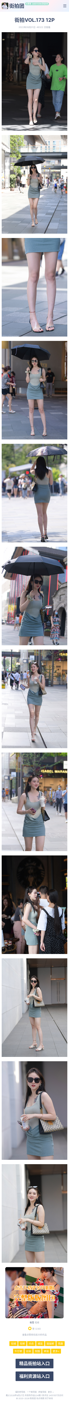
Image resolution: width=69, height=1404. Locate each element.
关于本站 (49, 1398)
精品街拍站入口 (34, 1363)
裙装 (40, 1343)
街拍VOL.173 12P (35, 20)
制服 (37, 1351)
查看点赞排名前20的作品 (34, 1334)
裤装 (46, 1351)
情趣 (60, 1343)
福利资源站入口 (34, 1376)
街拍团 (16, 6)
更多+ (56, 1351)
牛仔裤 (18, 1351)
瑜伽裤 (50, 1343)
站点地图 (40, 1398)
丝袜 (28, 1351)
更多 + (51, 1392)
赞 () (36, 1329)
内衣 (31, 1343)
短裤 (22, 1343)
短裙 (37, 1322)
